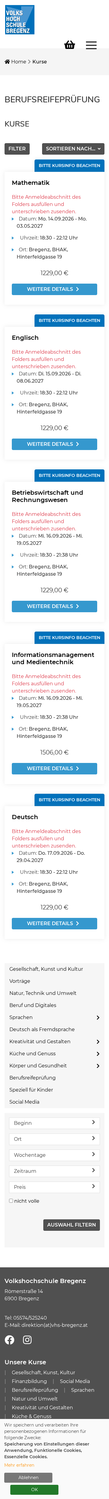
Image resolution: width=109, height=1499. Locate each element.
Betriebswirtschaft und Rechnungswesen (47, 496)
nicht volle (26, 1201)
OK (34, 1489)
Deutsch (25, 817)
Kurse (39, 62)
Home (18, 62)
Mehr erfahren (19, 1465)
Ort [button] (18, 1139)
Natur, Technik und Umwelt (43, 993)
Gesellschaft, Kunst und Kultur (46, 969)
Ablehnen (28, 1477)
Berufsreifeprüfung (32, 1078)
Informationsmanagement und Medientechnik (53, 658)
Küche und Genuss (32, 1054)
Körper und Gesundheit (38, 1066)
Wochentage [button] (30, 1155)
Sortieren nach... (71, 149)
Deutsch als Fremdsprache (42, 1029)
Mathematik (31, 182)
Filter (17, 149)
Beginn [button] (23, 1123)
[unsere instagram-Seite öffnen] (27, 1340)
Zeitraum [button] (25, 1171)
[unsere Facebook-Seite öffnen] (9, 1340)
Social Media (24, 1102)
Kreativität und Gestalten (40, 1041)
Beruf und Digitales (32, 1005)
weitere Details (50, 289)
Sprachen (21, 1017)
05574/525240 (30, 1318)
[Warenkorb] (69, 45)
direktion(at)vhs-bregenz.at (54, 1325)
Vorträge (19, 981)
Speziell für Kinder (31, 1090)
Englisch (25, 337)
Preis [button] (20, 1187)
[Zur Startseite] (20, 19)
